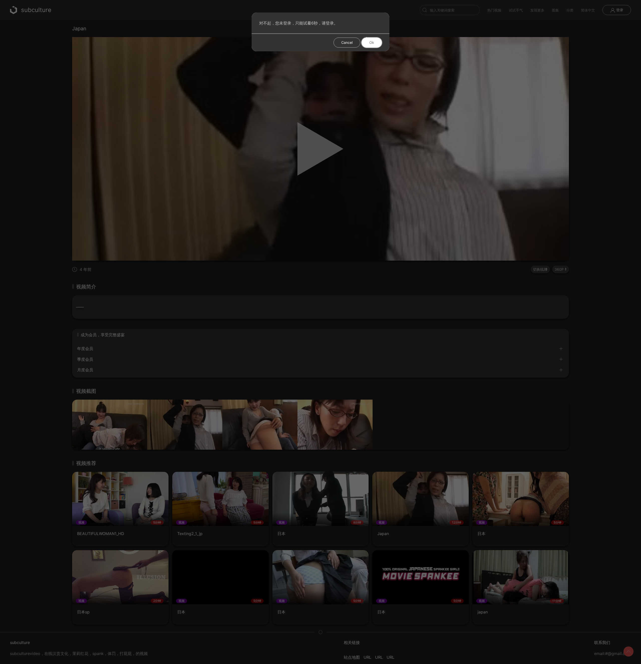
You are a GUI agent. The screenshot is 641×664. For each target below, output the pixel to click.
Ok (371, 42)
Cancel (347, 42)
